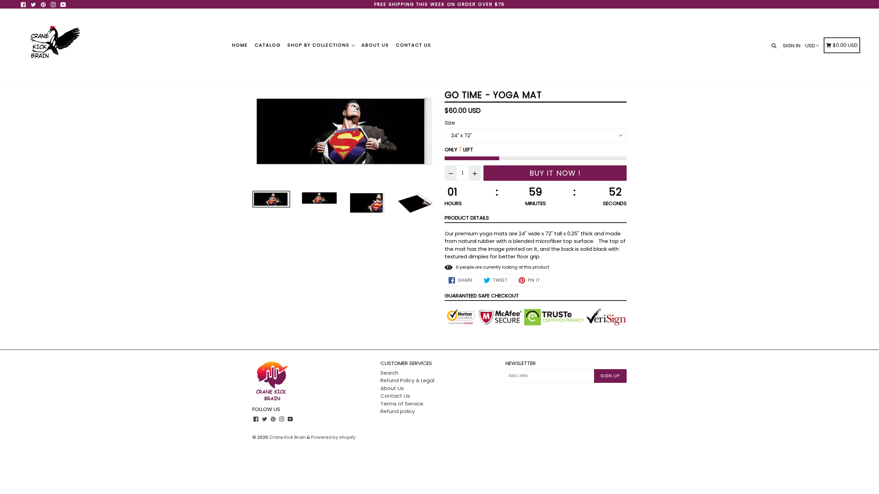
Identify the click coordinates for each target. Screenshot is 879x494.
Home (240, 45)
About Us (375, 45)
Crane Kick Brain (287, 437)
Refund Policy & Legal (407, 380)
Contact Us (413, 45)
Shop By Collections (319, 45)
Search (389, 372)
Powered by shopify (333, 437)
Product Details (467, 217)
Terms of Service (401, 403)
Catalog (268, 45)
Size (450, 122)
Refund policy (397, 411)
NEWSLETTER (520, 363)
